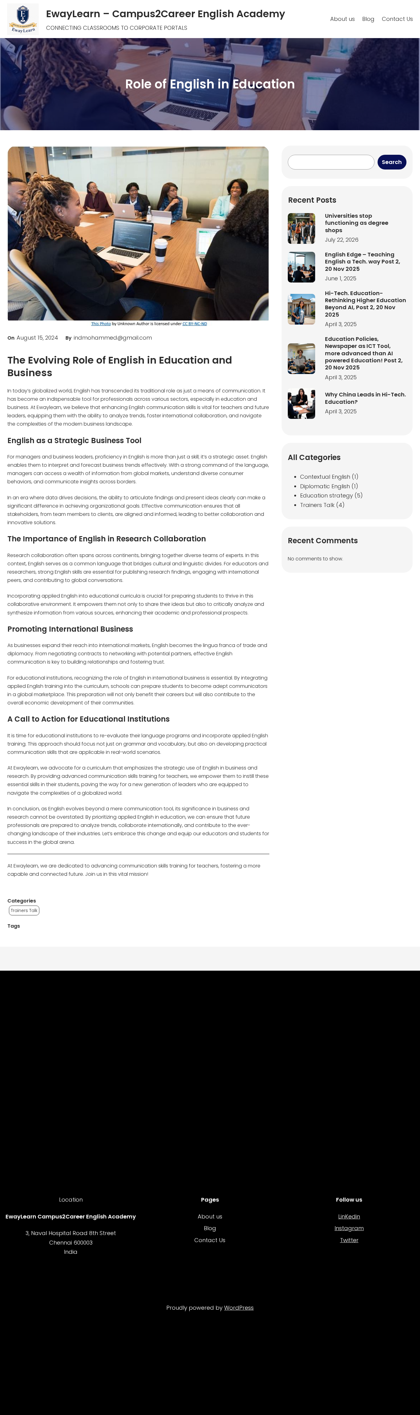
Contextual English (325, 477)
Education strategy (326, 495)
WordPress (239, 1308)
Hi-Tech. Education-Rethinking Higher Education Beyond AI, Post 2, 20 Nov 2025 (365, 304)
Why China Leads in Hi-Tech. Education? (365, 398)
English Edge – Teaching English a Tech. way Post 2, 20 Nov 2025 (362, 261)
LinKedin (349, 1216)
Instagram (349, 1228)
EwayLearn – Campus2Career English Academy (165, 14)
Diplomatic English (325, 486)
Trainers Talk (24, 910)
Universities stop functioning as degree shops (356, 223)
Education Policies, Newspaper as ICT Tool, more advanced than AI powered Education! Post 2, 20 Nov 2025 (364, 353)
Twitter (349, 1240)
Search (392, 162)
